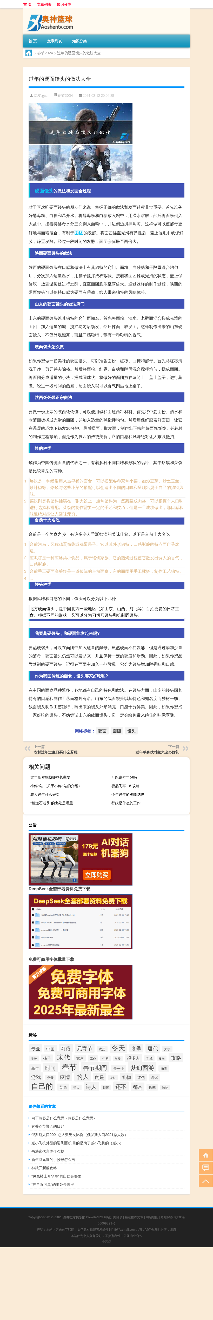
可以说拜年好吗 (124, 777)
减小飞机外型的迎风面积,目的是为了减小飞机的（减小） (77, 1142)
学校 (34, 1058)
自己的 (42, 1085)
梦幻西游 (142, 1067)
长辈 (152, 1087)
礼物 (126, 1077)
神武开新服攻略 (44, 1167)
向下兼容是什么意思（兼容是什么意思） (64, 1117)
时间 (50, 1067)
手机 (149, 1058)
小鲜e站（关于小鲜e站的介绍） (56, 785)
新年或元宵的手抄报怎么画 (53, 1159)
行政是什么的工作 (126, 802)
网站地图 (152, 1217)
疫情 (65, 1076)
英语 (63, 1087)
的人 (82, 1076)
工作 (93, 1058)
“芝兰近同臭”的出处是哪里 (52, 1184)
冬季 (136, 1048)
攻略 (176, 1057)
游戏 (36, 1076)
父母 (50, 1078)
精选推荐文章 (134, 1217)
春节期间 (95, 1067)
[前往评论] (204, 1168)
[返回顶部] (204, 1181)
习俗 (66, 1048)
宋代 (63, 1057)
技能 (161, 1058)
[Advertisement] (106, 1283)
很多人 (133, 1058)
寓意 (80, 1058)
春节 (69, 1066)
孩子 (47, 1058)
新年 (35, 1068)
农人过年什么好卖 (44, 794)
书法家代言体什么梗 (47, 1151)
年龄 (118, 1058)
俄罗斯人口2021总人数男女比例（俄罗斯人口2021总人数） (79, 1134)
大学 (167, 1049)
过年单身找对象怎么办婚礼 (157, 751)
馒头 (49, 190)
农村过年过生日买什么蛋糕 (55, 751)
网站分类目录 (113, 1217)
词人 (76, 1087)
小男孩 (106, 1241)
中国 (50, 1048)
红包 (141, 1077)
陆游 (165, 1087)
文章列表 (44, 4)
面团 (79, 232)
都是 (137, 1086)
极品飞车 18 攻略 (125, 785)
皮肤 (113, 1078)
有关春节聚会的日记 (47, 1126)
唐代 (153, 1048)
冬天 (118, 1047)
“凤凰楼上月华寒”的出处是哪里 (56, 1176)
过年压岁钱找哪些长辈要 (50, 777)
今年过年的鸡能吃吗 (127, 794)
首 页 (27, 4)
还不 (121, 1086)
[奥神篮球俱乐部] (50, 10)
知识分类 (64, 4)
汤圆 (164, 1068)
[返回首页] (204, 1155)
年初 (105, 1058)
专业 (35, 1048)
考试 (154, 1077)
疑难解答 (167, 1217)
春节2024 (45, 52)
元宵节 (84, 1048)
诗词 (106, 1087)
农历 (102, 1049)
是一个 (118, 1068)
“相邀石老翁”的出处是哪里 (51, 802)
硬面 (39, 190)
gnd (45, 96)
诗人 (91, 1086)
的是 (99, 1077)
